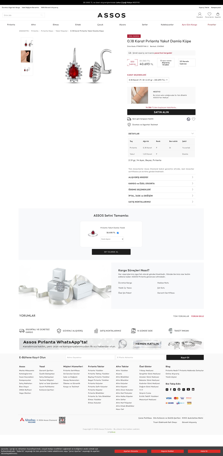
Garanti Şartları (46, 370)
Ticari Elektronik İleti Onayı (165, 422)
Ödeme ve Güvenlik (71, 383)
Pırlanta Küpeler (95, 390)
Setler (145, 24)
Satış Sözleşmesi (46, 377)
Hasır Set (120, 409)
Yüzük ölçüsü (171, 377)
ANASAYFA (24, 31)
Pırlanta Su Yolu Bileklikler (99, 396)
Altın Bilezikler (122, 380)
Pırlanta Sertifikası (71, 370)
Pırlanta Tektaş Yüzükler (98, 374)
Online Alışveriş (172, 374)
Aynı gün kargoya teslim (142, 119)
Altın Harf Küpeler (124, 403)
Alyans (122, 24)
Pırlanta (11, 24)
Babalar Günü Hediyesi (149, 380)
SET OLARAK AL (111, 252)
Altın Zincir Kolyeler (124, 390)
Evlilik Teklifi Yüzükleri (149, 396)
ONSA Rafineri (25, 390)
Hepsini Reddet (167, 451)
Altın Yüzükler (122, 370)
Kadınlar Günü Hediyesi (149, 383)
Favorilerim (209, 17)
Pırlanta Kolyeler (95, 383)
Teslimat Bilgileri (46, 380)
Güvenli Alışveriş (189, 422)
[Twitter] (183, 389)
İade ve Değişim (70, 377)
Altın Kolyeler (122, 383)
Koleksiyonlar (167, 24)
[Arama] (42, 15)
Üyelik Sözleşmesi (47, 374)
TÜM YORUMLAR (181, 316)
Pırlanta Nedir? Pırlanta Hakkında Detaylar (185, 370)
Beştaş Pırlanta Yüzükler (99, 377)
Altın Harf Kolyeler (124, 393)
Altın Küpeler (121, 387)
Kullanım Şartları (46, 390)
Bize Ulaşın (24, 387)
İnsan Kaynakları (26, 377)
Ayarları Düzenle (131, 451)
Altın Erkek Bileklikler (125, 406)
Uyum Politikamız (46, 387)
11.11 (141, 390)
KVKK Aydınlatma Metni (192, 418)
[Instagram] (167, 389)
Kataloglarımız (25, 374)
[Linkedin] (193, 390)
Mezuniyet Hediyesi (147, 399)
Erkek (78, 24)
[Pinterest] (179, 390)
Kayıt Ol (185, 357)
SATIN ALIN (161, 112)
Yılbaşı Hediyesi (146, 370)
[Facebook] (170, 390)
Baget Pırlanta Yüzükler (98, 380)
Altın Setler (121, 399)
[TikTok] (174, 389)
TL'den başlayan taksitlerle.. (161, 107)
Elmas (56, 24)
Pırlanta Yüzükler (95, 370)
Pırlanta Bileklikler (96, 393)
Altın (33, 24)
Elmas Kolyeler (94, 403)
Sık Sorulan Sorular (71, 374)
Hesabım (200, 17)
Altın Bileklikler (122, 377)
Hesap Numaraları (71, 380)
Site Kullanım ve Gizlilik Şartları (167, 418)
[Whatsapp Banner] (111, 344)
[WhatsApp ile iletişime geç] (188, 119)
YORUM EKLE (197, 316)
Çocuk (100, 24)
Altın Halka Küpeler (124, 396)
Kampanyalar (216, 7)
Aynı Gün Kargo (189, 24)
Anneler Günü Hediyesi (149, 377)
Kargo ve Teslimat (71, 387)
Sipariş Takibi (204, 7)
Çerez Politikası (145, 418)
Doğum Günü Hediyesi (149, 387)
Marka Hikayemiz (26, 370)
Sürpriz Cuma (145, 393)
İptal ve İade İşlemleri (48, 383)
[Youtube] (188, 390)
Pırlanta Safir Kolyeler (98, 387)
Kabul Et (204, 451)
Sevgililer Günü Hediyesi (150, 374)
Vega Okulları (25, 393)
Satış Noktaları (25, 383)
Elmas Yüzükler (94, 399)
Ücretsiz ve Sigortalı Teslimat (145, 125)
